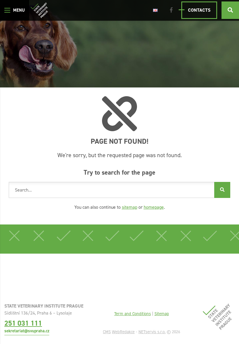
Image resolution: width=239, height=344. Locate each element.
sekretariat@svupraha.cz (26, 331)
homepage (154, 207)
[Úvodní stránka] (39, 10)
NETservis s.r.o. (152, 332)
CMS (107, 332)
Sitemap (161, 314)
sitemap (129, 207)
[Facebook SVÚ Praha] (171, 10)
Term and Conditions (132, 314)
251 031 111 (23, 323)
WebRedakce (123, 332)
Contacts (199, 10)
